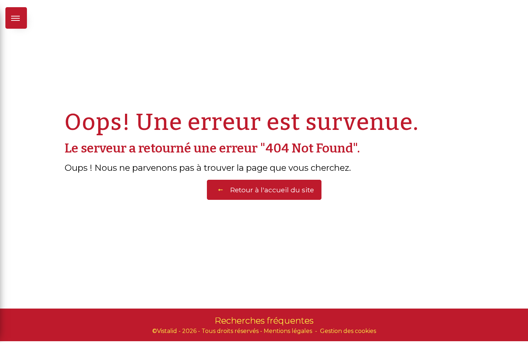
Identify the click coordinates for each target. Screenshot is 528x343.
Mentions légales (288, 331)
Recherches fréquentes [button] (264, 320)
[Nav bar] (16, 18)
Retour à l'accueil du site (272, 189)
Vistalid (167, 331)
